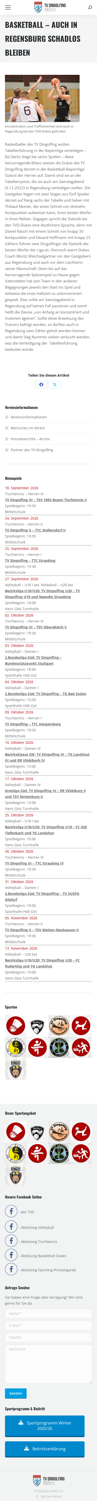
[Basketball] (38, 1026)
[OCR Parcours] (59, 1048)
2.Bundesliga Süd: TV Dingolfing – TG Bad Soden (45, 693)
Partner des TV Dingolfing (32, 449)
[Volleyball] (16, 1069)
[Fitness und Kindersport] (81, 1026)
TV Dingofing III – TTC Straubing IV (34, 863)
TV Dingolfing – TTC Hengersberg (33, 724)
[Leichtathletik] (38, 1048)
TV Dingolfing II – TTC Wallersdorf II (35, 530)
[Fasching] (59, 1026)
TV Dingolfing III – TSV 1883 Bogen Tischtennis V (46, 499)
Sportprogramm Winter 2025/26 (48, 1425)
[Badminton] (16, 1026)
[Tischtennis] (81, 1048)
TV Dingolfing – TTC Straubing (30, 560)
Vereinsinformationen (29, 417)
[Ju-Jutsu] (16, 1048)
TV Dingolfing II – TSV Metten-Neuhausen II (42, 929)
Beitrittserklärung (49, 1449)
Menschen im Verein (28, 428)
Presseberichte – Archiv (30, 439)
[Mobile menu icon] (8, 7)
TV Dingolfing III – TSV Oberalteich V (36, 627)
